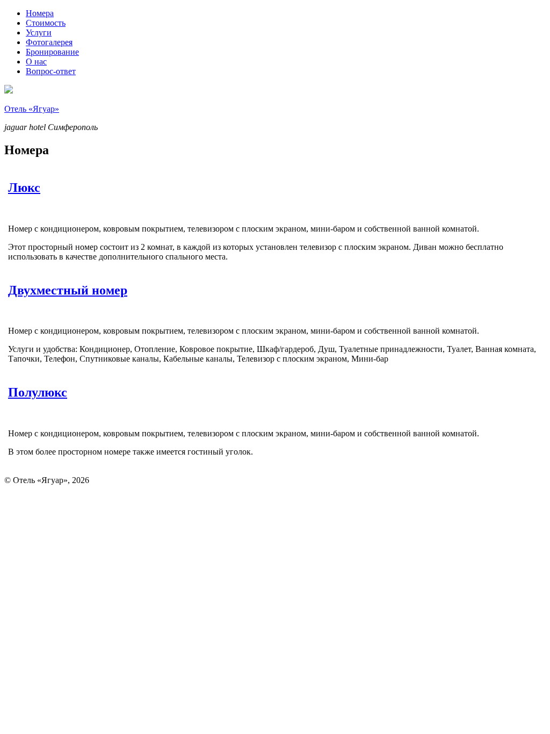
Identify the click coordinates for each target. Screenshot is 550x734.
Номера (40, 13)
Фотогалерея (49, 42)
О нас (36, 61)
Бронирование (52, 51)
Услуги (39, 32)
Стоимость (46, 22)
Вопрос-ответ (51, 71)
